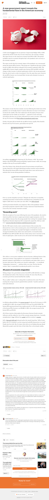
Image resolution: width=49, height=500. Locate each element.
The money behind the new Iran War (12, 443)
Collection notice (34, 491)
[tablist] (8, 364)
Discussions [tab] (12, 439)
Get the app (30, 494)
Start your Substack (21, 494)
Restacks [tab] (10, 364)
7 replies (8, 428)
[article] (24, 446)
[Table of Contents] (1, 250)
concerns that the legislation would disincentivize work (20, 223)
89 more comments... (7, 433)
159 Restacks (17, 347)
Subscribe (39, 2)
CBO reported (35, 201)
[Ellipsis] (46, 375)
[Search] (31, 2)
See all (5, 473)
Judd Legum (5, 13)
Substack (18, 497)
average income (24, 302)
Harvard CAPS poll (11, 320)
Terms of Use (30, 471)
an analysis (13, 159)
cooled (23, 317)
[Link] (1, 212)
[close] (36, 453)
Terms (29, 491)
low (13, 317)
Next (42, 355)
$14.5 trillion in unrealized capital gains (27, 118)
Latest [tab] (7, 439)
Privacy (26, 491)
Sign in (45, 2)
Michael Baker (8, 375)
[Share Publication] (34, 2)
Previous (7, 355)
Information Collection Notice (24, 472)
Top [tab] (4, 439)
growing (39, 317)
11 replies (8, 414)
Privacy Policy (33, 472)
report (13, 53)
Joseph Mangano (8, 418)
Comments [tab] (5, 364)
